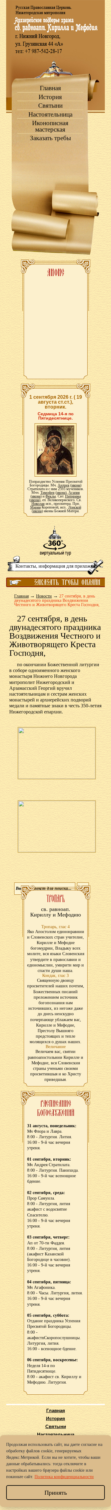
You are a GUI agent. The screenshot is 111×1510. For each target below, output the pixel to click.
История (50, 97)
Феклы (50, 496)
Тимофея (47, 492)
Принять (55, 1492)
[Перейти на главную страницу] (55, 55)
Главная (50, 88)
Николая (38, 503)
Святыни (50, 105)
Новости (44, 596)
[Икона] (55, 450)
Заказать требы (50, 138)
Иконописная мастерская (50, 126)
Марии (35, 507)
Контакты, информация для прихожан (55, 566)
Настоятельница (50, 114)
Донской (74, 507)
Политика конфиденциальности (64, 1476)
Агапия (74, 492)
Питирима (73, 496)
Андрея (63, 485)
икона (76, 485)
